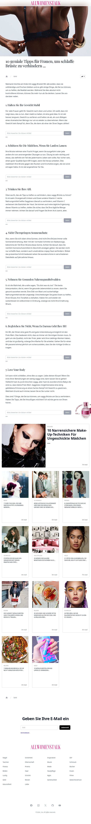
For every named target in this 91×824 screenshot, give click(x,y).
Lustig (5, 775)
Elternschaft (29, 762)
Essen (72, 771)
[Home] (7, 76)
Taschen (6, 762)
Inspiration (51, 758)
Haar (27, 771)
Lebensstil (65, 727)
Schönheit (28, 758)
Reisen (27, 780)
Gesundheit (7, 784)
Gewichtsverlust (75, 780)
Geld (15, 76)
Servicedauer (25, 733)
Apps (49, 775)
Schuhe (28, 775)
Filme (72, 775)
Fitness (5, 766)
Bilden (5, 771)
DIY (71, 758)
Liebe (27, 784)
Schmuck (73, 762)
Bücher (72, 766)
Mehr (67, 133)
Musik (49, 762)
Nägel (5, 758)
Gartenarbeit (52, 780)
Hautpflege (51, 771)
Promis (27, 766)
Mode (49, 766)
